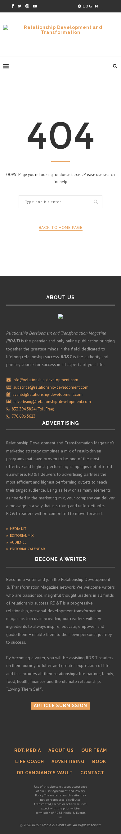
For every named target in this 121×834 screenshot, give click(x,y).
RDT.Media (27, 750)
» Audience (16, 542)
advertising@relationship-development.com (52, 401)
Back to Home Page (61, 227)
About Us (61, 750)
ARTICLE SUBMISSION (60, 705)
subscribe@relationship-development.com (50, 387)
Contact (92, 772)
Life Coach (29, 761)
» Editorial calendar (25, 548)
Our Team (94, 750)
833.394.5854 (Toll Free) (32, 409)
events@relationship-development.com (47, 394)
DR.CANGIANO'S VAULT (45, 772)
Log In (89, 6)
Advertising (68, 761)
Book (99, 761)
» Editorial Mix (20, 535)
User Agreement (56, 791)
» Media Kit (16, 528)
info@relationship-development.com (45, 379)
